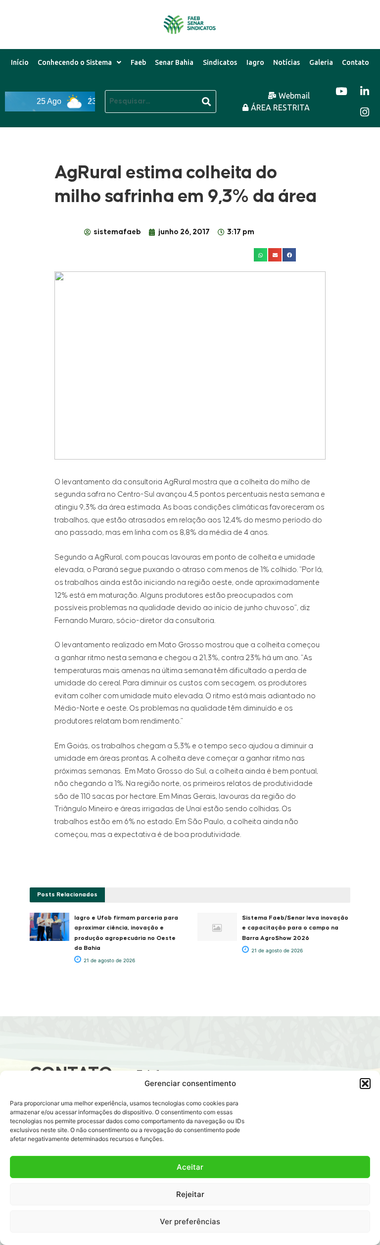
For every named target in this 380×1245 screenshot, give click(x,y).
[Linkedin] (364, 91)
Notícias (286, 62)
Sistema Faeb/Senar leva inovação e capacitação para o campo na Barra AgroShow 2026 (295, 928)
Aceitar (190, 1167)
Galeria (321, 62)
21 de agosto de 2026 (108, 960)
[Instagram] (364, 112)
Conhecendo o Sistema (75, 62)
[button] (365, 1084)
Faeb (138, 62)
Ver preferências (190, 1221)
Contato (355, 62)
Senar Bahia (174, 62)
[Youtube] (341, 91)
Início (20, 62)
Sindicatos (220, 62)
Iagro (255, 62)
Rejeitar (190, 1194)
